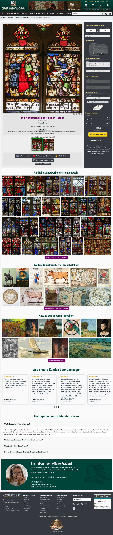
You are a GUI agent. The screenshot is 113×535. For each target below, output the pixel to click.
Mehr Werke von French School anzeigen (56, 308)
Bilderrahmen (40, 13)
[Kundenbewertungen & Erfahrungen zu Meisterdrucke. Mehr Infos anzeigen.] (102, 501)
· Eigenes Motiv (43, 497)
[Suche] (102, 13)
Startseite (3, 18)
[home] (2, 13)
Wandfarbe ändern (63, 156)
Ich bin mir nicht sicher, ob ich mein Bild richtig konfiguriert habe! (26, 452)
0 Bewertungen (46, 163)
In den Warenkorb (99, 134)
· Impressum (26, 499)
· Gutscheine (43, 510)
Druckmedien (50, 13)
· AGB (24, 502)
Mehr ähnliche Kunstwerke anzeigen (56, 257)
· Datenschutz (26, 504)
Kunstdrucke (9, 13)
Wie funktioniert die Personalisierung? (17, 424)
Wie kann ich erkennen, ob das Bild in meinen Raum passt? (23, 440)
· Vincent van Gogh (60, 497)
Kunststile (32, 13)
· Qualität (42, 504)
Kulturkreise (18, 18)
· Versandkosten (43, 502)
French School (26, 18)
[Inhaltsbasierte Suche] (106, 13)
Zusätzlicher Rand (89, 34)
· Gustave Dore (59, 508)
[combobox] (97, 36)
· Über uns (25, 510)
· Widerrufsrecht (27, 506)
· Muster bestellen (44, 512)
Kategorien (24, 13)
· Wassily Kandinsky (61, 504)
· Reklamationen (27, 508)
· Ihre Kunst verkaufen (45, 499)
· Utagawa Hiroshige (61, 506)
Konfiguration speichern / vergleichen (98, 102)
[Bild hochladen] (110, 13)
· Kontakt (25, 497)
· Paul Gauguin (59, 502)
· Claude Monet (59, 499)
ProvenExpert (12, 399)
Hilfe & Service (60, 13)
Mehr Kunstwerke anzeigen (56, 360)
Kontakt (68, 13)
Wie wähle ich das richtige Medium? (16, 446)
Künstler (16, 13)
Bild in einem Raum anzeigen (44, 160)
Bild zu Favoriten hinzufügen (44, 156)
